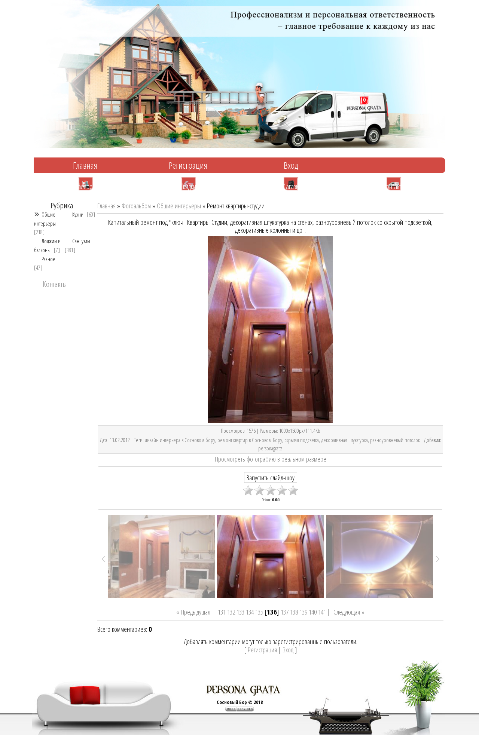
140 (313, 611)
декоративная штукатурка (344, 440)
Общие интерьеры (45, 219)
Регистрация (188, 165)
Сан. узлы (81, 241)
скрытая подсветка (301, 440)
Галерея (85, 185)
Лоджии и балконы (47, 245)
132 (231, 611)
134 (250, 611)
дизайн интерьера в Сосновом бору (180, 440)
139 (303, 611)
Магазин (291, 185)
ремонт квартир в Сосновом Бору (249, 440)
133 (240, 611)
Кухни (77, 214)
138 (294, 611)
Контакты (394, 185)
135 (259, 611)
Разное (48, 259)
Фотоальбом (136, 205)
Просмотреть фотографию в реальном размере (270, 458)
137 (285, 611)
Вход (291, 165)
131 (222, 611)
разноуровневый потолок (395, 440)
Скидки (188, 185)
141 (322, 611)
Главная (85, 165)
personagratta (270, 448)
